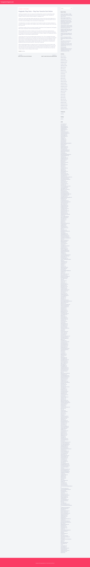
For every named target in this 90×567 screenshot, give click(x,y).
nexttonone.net (63, 436)
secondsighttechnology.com (65, 245)
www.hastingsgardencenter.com (66, 489)
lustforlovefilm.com (64, 321)
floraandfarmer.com (64, 198)
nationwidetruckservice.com (65, 386)
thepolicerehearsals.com (64, 302)
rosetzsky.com (63, 329)
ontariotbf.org (63, 152)
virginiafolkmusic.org (64, 261)
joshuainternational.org (64, 438)
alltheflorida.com (63, 517)
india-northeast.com (64, 204)
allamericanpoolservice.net (65, 255)
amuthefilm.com (63, 320)
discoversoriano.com (64, 293)
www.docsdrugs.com (64, 460)
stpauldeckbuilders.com (64, 456)
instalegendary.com (64, 153)
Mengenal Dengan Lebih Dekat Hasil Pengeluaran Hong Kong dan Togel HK (66, 30)
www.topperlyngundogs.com (65, 444)
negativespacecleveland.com (65, 373)
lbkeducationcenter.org (64, 267)
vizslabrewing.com (63, 224)
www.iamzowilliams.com (65, 488)
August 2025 (63, 67)
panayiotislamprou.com (64, 173)
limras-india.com (63, 125)
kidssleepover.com (63, 144)
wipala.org (62, 279)
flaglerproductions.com (64, 311)
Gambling (23, 51)
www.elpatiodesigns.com (65, 499)
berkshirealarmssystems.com (65, 223)
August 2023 (63, 91)
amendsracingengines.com (65, 451)
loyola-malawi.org (63, 280)
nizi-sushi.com (63, 351)
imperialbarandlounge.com (65, 210)
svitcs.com (62, 409)
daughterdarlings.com (64, 129)
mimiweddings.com (64, 546)
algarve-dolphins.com (64, 363)
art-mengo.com (63, 352)
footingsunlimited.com (64, 457)
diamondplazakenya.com (64, 508)
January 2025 (63, 70)
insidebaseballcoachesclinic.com (66, 518)
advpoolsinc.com (63, 399)
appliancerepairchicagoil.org (65, 151)
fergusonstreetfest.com (64, 514)
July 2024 (62, 73)
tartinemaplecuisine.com (64, 349)
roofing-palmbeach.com (64, 205)
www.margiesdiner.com (64, 461)
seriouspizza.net (63, 410)
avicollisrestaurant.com (64, 394)
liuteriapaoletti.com (64, 374)
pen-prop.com (63, 440)
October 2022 (63, 107)
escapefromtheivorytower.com (65, 201)
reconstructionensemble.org (65, 382)
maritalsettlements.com (64, 367)
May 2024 (62, 76)
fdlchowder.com (63, 462)
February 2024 (63, 81)
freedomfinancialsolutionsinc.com (66, 448)
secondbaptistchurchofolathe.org (66, 539)
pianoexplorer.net (63, 490)
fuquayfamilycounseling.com (65, 536)
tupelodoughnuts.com (64, 233)
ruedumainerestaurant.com (65, 328)
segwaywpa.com (63, 419)
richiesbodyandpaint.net (64, 127)
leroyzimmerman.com (64, 531)
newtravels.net (63, 145)
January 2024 (63, 83)
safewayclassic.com (64, 148)
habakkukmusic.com (64, 435)
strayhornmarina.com (64, 310)
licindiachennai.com (64, 128)
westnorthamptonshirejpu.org (65, 179)
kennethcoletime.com (64, 346)
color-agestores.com (64, 278)
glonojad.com (63, 330)
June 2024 (62, 75)
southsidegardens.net (64, 491)
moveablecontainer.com (64, 183)
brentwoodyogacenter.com (65, 470)
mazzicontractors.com (64, 493)
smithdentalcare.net (64, 549)
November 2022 (63, 105)
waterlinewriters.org (64, 422)
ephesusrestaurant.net (64, 496)
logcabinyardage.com (64, 428)
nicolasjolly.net (63, 322)
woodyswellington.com (64, 497)
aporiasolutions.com (64, 418)
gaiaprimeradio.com (64, 354)
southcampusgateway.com (65, 174)
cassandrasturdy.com (64, 288)
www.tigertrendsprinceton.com (65, 442)
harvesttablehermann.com (65, 195)
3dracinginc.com (63, 298)
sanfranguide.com (63, 296)
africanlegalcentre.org (64, 324)
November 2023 (63, 86)
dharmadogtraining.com (64, 542)
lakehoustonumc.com (64, 434)
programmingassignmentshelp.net (66, 143)
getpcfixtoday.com (64, 160)
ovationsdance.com (64, 262)
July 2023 (62, 92)
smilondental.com (63, 242)
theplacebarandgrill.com (64, 396)
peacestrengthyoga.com (64, 447)
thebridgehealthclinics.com (65, 421)
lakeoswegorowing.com (64, 535)
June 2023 (62, 94)
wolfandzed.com (63, 478)
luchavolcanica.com (64, 384)
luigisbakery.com (63, 475)
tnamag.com (63, 414)
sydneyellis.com (63, 252)
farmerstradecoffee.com (65, 427)
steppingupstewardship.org (65, 472)
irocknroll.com (63, 215)
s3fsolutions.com (63, 199)
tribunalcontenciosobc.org (65, 305)
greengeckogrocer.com (64, 248)
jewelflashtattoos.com (64, 158)
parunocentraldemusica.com (65, 504)
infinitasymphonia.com (64, 323)
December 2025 (63, 60)
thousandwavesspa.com (64, 391)
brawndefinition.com (64, 312)
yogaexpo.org (63, 272)
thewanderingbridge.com (64, 343)
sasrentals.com (63, 244)
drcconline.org (63, 395)
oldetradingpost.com (64, 188)
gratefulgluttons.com (64, 286)
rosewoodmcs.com (64, 482)
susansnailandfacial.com (64, 439)
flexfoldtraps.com (63, 449)
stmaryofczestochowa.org (65, 341)
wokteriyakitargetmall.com (65, 250)
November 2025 (63, 62)
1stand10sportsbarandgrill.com (66, 237)
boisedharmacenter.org (64, 277)
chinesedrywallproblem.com (65, 376)
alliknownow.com (63, 303)
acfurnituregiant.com (64, 135)
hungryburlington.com (7, 2)
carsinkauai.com (63, 519)
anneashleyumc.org (64, 454)
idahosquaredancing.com (64, 217)
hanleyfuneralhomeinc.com (65, 235)
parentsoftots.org (63, 425)
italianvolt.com (63, 222)
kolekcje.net (62, 264)
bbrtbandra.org (63, 161)
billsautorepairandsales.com (65, 510)
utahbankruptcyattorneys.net (65, 214)
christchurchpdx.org (64, 316)
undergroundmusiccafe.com (65, 550)
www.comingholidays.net (65, 295)
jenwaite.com (63, 528)
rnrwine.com (62, 534)
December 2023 (63, 84)
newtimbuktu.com (63, 139)
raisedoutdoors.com (64, 211)
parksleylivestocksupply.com (65, 276)
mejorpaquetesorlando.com (65, 236)
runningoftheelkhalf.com (65, 445)
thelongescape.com (64, 357)
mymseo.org (63, 540)
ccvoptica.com (63, 473)
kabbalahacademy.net (64, 241)
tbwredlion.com (63, 509)
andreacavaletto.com (64, 275)
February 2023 (63, 100)
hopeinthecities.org (64, 285)
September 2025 (63, 65)
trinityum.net (63, 492)
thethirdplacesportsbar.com (65, 495)
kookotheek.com (63, 172)
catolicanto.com (63, 266)
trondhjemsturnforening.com (65, 507)
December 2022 (63, 103)
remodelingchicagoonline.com (65, 469)
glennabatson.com (64, 308)
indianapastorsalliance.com (65, 401)
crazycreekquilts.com (64, 314)
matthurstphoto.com (64, 516)
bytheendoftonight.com (64, 284)
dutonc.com (62, 356)
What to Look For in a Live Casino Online (49, 56)
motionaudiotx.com (64, 543)
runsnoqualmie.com (64, 458)
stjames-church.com (64, 332)
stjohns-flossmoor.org (64, 378)
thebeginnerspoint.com (64, 294)
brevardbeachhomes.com (64, 200)
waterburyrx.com (63, 398)
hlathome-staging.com (64, 249)
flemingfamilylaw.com (64, 533)
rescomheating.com (64, 545)
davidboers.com (63, 429)
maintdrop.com (63, 165)
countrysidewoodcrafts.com (65, 149)
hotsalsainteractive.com (64, 131)
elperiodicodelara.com (64, 126)
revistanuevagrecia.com (64, 331)
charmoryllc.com (63, 297)
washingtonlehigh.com (64, 474)
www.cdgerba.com (63, 502)
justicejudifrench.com (64, 342)
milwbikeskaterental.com (65, 368)
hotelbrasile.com (63, 180)
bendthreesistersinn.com (64, 377)
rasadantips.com (63, 138)
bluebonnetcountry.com (64, 162)
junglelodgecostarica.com (65, 359)
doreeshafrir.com (63, 334)
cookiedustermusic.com (64, 381)
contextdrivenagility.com (64, 338)
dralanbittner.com (63, 225)
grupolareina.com (63, 184)
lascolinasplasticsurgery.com (65, 465)
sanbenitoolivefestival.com (65, 289)
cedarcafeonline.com (64, 134)
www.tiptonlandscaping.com (65, 471)
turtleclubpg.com (63, 387)
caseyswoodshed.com (64, 403)
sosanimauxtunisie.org (64, 167)
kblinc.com (62, 228)
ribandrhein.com (63, 263)
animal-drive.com (63, 413)
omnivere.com (63, 137)
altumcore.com (63, 412)
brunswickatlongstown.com (65, 348)
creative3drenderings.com (65, 426)
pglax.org (62, 372)
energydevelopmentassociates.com (66, 197)
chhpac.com (62, 541)
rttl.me (62, 544)
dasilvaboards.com (64, 307)
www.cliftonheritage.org (64, 466)
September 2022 (63, 108)
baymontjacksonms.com (64, 369)
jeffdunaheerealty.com (64, 446)
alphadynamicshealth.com (65, 524)
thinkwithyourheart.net (64, 213)
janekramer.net (63, 350)
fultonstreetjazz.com (64, 181)
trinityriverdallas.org (64, 268)
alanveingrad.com (63, 364)
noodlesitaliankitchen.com (65, 155)
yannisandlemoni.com (64, 226)
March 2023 (62, 99)
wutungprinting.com (64, 366)
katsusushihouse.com (64, 325)
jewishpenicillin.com (64, 257)
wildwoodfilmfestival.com (65, 178)
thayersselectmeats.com (65, 417)
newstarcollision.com (64, 243)
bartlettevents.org (64, 182)
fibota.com (62, 501)
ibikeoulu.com (63, 339)
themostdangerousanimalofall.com (66, 301)
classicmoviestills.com (64, 290)
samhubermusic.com (64, 551)
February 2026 (63, 57)
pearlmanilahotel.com (64, 164)
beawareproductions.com (65, 337)
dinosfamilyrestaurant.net (65, 192)
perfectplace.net (63, 269)
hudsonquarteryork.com (64, 500)
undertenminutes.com (64, 136)
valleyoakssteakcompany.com (65, 402)
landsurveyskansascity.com (65, 455)
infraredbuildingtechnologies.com (66, 193)
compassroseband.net (64, 411)
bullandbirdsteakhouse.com (65, 464)
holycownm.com (63, 385)
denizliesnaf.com (63, 405)
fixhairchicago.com (63, 404)
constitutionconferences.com (65, 407)
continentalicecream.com (65, 313)
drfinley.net (62, 532)
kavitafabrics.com (63, 383)
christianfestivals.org (64, 360)
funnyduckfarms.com (64, 527)
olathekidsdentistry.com (64, 234)
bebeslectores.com (64, 190)
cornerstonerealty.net (64, 484)
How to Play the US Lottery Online (25, 56)
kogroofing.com (63, 169)
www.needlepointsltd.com (65, 463)
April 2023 (62, 97)
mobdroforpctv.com (64, 287)
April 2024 (62, 78)
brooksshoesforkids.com (64, 416)
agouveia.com (63, 537)
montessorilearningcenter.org (65, 513)
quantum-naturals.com (64, 511)
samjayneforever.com (64, 515)
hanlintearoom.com (64, 526)
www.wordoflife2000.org (65, 216)
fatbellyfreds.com (63, 498)
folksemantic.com (63, 219)
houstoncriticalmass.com (65, 299)
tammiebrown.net (63, 355)
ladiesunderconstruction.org (65, 189)
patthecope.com (63, 408)
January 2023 (63, 102)
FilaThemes (52, 563)
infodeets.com (63, 130)
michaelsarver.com (64, 246)
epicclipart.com (63, 163)
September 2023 (63, 89)
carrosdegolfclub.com (64, 196)
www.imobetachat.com (64, 430)
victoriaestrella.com (64, 390)
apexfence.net (63, 552)
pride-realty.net (63, 523)
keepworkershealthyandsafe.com (66, 154)
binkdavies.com (63, 315)
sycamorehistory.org (64, 483)
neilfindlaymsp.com (64, 393)
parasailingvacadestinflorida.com (66, 522)
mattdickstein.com (64, 431)
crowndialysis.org (63, 253)
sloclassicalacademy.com (65, 306)
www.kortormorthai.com (64, 452)
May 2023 (62, 95)
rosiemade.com (63, 232)
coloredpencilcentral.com (65, 208)
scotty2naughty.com (64, 333)
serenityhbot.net (63, 437)
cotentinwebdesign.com (64, 187)
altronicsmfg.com (63, 140)
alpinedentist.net (63, 170)
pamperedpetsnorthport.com (65, 231)
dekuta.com (62, 479)
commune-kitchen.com (64, 319)
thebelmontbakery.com (64, 147)
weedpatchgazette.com (64, 227)
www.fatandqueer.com (64, 453)
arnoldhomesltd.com (64, 207)
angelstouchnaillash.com (65, 240)
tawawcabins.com (63, 218)
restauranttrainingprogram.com (65, 254)
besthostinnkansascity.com (65, 548)
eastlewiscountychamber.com (65, 304)
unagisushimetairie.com (64, 157)
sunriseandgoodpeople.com (65, 375)
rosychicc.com (63, 281)
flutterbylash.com (63, 525)
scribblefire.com (63, 271)
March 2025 (62, 68)
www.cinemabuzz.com (64, 480)
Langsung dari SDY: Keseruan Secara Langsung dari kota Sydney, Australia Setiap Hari (66, 26)
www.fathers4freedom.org (65, 443)
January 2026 (63, 59)
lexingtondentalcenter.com (65, 251)
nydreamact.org (63, 156)
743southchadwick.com (64, 202)
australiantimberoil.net (64, 191)
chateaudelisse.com (64, 175)
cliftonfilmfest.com (64, 209)
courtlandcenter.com (64, 392)
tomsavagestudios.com (64, 258)
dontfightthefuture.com (64, 206)
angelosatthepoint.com (64, 400)
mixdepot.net (63, 481)
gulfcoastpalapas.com (64, 420)
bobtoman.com (63, 166)
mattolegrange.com (64, 358)
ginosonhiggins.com (64, 365)
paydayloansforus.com (64, 146)
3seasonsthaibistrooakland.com (66, 270)
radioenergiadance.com (64, 171)
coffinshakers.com (63, 340)
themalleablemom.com (64, 345)
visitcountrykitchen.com (64, 361)
